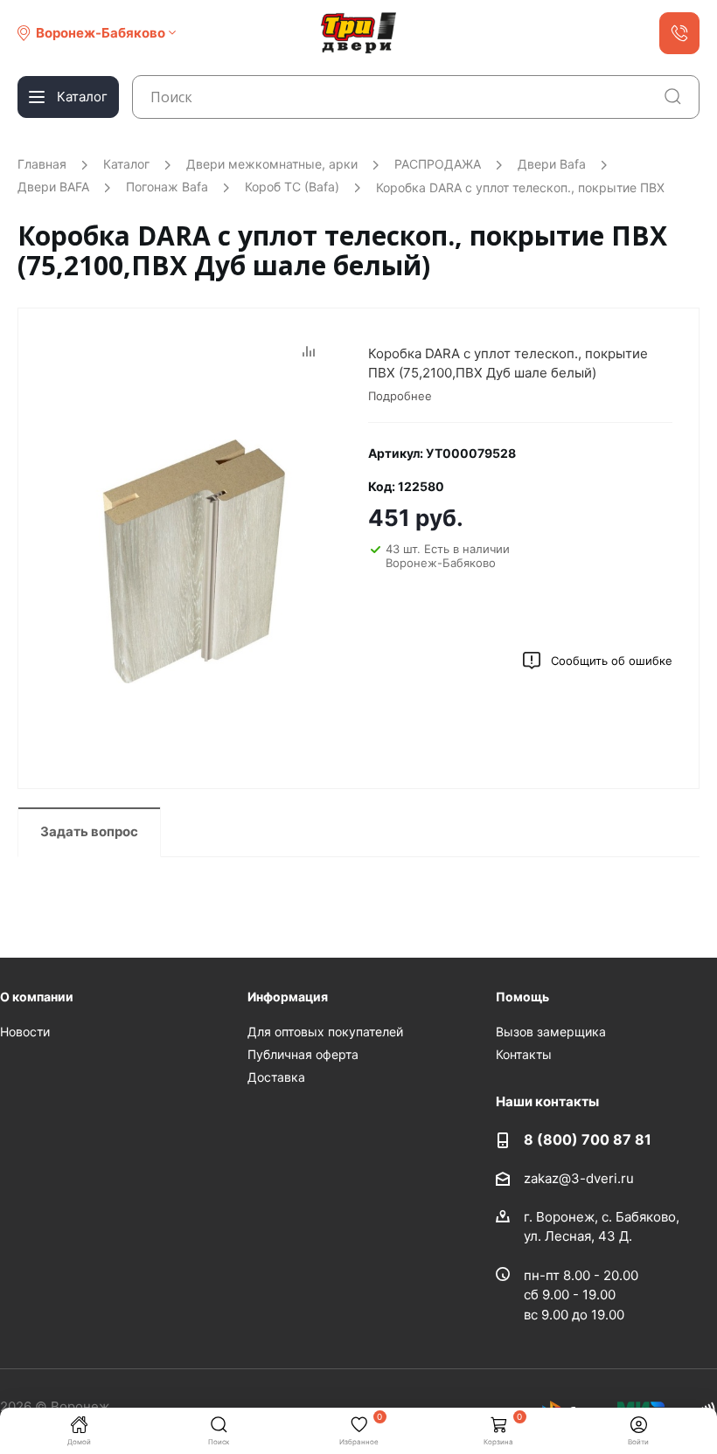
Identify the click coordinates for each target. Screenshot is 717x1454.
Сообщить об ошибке (611, 661)
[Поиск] (673, 96)
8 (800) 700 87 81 (587, 1139)
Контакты (524, 1054)
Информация (287, 996)
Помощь (522, 996)
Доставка (276, 1077)
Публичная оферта (302, 1054)
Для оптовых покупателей (325, 1031)
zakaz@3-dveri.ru (579, 1177)
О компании (36, 996)
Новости (25, 1031)
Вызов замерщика (551, 1031)
